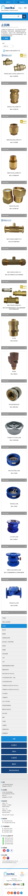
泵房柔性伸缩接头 (6, 705)
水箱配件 (4, 725)
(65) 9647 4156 (8, 830)
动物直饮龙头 (5, 729)
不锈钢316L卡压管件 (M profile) (10, 689)
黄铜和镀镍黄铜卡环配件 (8, 665)
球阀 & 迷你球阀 (6, 622)
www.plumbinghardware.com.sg (10, 861)
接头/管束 (4, 713)
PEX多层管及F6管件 (7, 681)
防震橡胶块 (5, 733)
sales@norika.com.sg (9, 822)
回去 (6, 38)
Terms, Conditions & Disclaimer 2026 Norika (14, 888)
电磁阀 (4, 649)
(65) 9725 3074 (8, 828)
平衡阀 (4, 618)
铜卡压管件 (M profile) (8, 673)
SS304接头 (5, 693)
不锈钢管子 (5, 697)
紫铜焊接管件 (5, 669)
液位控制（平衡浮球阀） (8, 641)
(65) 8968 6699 (9, 840)
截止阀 (4, 630)
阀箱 (3, 717)
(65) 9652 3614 (9, 842)
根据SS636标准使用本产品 (12, 50)
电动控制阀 (5, 653)
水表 (3, 657)
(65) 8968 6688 (9, 843)
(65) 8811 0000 (8, 832)
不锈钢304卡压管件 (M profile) (10, 685)
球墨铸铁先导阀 (6, 637)
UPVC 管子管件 (6, 701)
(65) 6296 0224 (8, 821)
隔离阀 (4, 634)
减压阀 (4, 645)
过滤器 (4, 721)
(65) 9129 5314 (9, 838)
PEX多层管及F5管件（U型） (9, 677)
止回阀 (4, 626)
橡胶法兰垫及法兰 (6, 709)
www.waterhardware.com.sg (9, 862)
